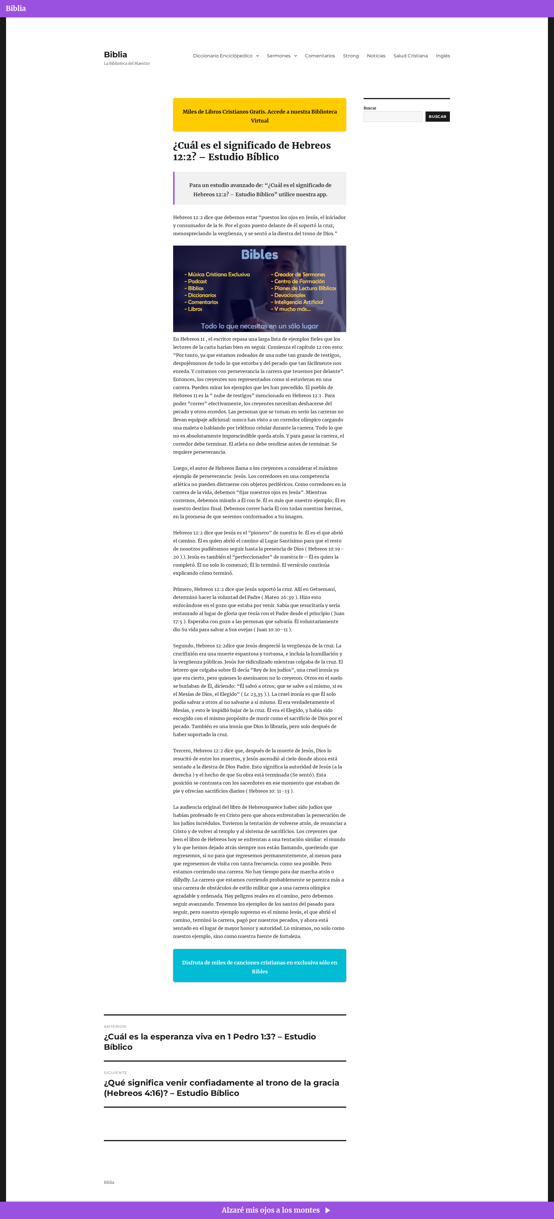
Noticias (376, 56)
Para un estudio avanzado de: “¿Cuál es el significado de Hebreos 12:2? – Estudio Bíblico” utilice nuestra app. (260, 190)
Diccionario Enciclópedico (222, 56)
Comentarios (320, 56)
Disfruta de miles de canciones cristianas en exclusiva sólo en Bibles (259, 967)
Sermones (279, 56)
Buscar (370, 108)
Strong (351, 56)
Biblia (16, 8)
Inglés (443, 56)
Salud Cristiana (411, 56)
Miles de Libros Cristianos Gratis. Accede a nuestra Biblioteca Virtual (260, 116)
